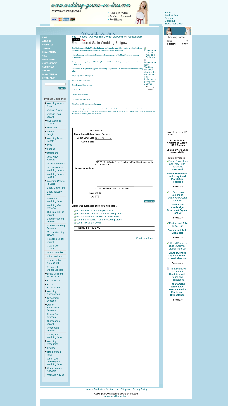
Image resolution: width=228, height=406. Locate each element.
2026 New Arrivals (52, 158)
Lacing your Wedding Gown (55, 336)
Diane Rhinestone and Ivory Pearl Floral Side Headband (177, 177)
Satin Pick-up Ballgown (88, 222)
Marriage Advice (55, 375)
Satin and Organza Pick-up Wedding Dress (99, 219)
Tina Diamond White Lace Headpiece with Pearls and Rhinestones (177, 289)
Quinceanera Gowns (54, 322)
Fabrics (51, 149)
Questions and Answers (54, 369)
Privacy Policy (139, 389)
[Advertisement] (114, 121)
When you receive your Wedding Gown (55, 361)
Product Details (134, 36)
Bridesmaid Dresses (53, 299)
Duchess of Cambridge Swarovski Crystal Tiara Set (177, 208)
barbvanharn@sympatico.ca (116, 396)
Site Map (169, 18)
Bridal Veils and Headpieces (55, 275)
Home (168, 12)
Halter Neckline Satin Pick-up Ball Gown (97, 216)
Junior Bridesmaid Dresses (53, 307)
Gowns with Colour (53, 247)
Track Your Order (174, 23)
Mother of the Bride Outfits (54, 261)
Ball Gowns (119, 36)
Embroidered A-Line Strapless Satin (95, 210)
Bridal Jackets (54, 256)
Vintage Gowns (55, 110)
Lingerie (51, 348)
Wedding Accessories (53, 292)
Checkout (170, 21)
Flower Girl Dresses (52, 315)
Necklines (52, 127)
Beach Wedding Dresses (55, 220)
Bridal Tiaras (53, 280)
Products (82, 36)
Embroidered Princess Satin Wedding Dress (99, 213)
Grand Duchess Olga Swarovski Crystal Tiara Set (177, 256)
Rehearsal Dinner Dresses (55, 268)
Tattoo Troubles (55, 252)
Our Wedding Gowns (54, 122)
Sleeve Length (50, 133)
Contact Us (112, 389)
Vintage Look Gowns (54, 115)
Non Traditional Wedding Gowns (55, 169)
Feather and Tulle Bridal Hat (177, 231)
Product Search (173, 15)
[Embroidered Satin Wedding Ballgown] (150, 57)
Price (50, 145)
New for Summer (56, 163)
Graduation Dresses (53, 329)
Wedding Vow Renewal (54, 206)
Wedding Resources (52, 342)
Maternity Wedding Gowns (55, 200)
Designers (52, 153)
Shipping (125, 389)
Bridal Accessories (53, 286)
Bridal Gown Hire (56, 187)
